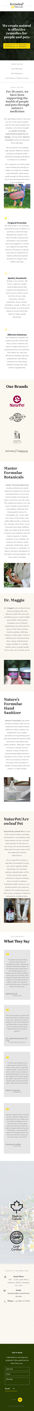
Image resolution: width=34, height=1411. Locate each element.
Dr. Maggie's (9, 608)
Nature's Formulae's (13, 721)
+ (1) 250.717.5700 (22, 1301)
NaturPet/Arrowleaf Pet (15, 134)
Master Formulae (19, 131)
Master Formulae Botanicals (14, 472)
